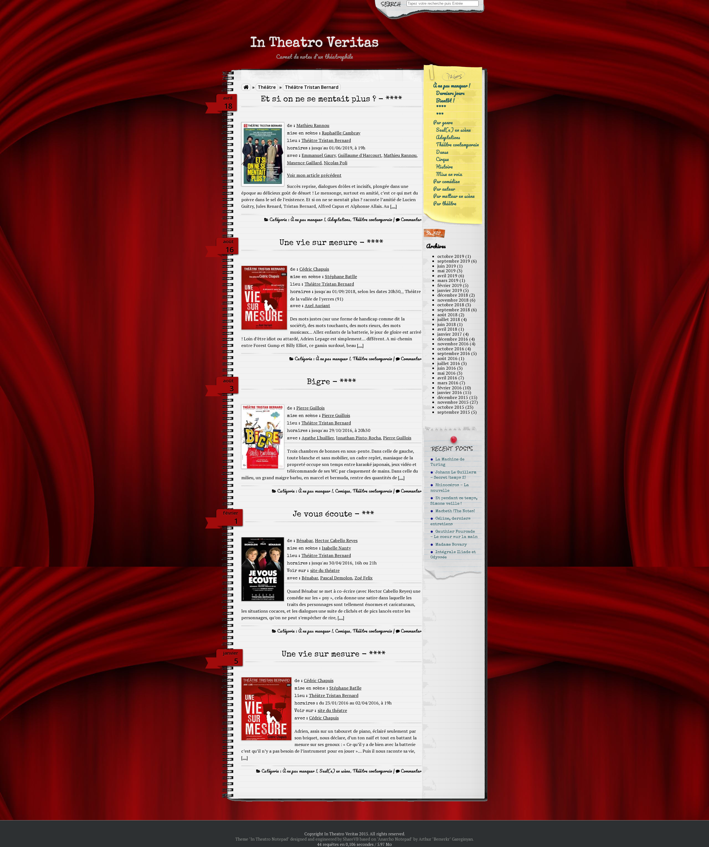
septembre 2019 (453, 261)
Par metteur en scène (454, 196)
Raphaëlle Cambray (341, 133)
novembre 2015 (453, 402)
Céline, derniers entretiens (450, 521)
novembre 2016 (453, 344)
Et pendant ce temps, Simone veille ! (453, 501)
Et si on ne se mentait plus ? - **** (331, 100)
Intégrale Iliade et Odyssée (453, 555)
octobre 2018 (450, 305)
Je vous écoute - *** (333, 515)
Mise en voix (449, 174)
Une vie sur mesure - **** (331, 243)
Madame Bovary (450, 545)
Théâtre (267, 87)
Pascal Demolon (336, 578)
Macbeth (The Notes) (454, 511)
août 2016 (447, 358)
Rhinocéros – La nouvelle (449, 488)
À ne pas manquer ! (308, 219)
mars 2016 (447, 383)
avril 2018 (447, 329)
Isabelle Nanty (336, 548)
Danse (442, 152)
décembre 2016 (452, 339)
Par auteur (444, 189)
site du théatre (325, 570)
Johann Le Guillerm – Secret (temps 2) (453, 475)
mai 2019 (446, 271)
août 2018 (447, 315)
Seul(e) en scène (334, 771)
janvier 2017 (449, 334)
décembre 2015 (452, 397)
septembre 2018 (453, 310)
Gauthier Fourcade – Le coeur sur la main (453, 534)
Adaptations (338, 219)
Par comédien (446, 181)
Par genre (443, 122)
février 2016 (449, 388)
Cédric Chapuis (314, 269)
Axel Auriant (317, 305)
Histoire (444, 166)
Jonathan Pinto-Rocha (358, 438)
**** (441, 108)
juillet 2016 (448, 363)
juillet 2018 (448, 319)
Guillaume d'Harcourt (359, 155)
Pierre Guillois (310, 408)
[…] (393, 206)
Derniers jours (450, 93)
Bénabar (304, 540)
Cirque (442, 159)
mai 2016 (446, 373)
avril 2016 (447, 378)
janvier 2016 (449, 392)
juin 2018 (446, 324)
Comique (342, 490)
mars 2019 (447, 280)
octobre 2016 (450, 349)
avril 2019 (447, 276)
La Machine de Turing (447, 462)
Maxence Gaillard (304, 163)
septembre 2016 (453, 353)
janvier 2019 (449, 290)
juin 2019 (446, 266)
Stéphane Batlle (341, 276)
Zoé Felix (363, 578)
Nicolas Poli (335, 163)
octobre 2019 (450, 256)
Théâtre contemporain (372, 219)
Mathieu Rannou (312, 125)
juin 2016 (446, 368)
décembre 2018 (452, 295)
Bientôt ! (445, 100)
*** (439, 115)
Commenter (411, 219)
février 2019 (449, 285)
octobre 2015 (450, 407)
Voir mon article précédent (314, 175)
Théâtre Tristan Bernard (311, 87)
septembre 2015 (453, 412)
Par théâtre (444, 203)
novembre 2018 (453, 300)
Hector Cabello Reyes (336, 540)
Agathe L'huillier (318, 438)
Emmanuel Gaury (319, 155)
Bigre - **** (331, 383)
